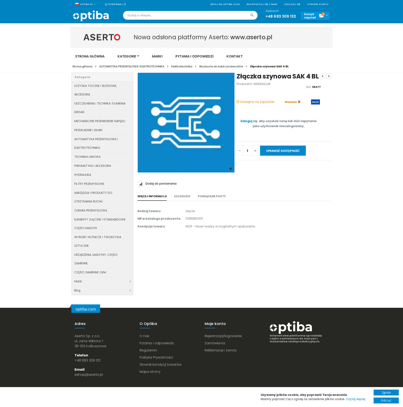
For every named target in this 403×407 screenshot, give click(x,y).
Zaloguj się (292, 4)
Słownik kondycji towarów (161, 364)
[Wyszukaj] (252, 15)
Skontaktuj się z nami (261, 4)
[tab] (152, 196)
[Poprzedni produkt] (322, 76)
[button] (230, 169)
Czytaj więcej (355, 399)
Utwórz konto (317, 4)
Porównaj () (116, 4)
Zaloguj (246, 121)
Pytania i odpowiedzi (157, 343)
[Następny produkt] (329, 76)
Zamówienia (215, 343)
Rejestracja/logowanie (223, 336)
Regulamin (148, 350)
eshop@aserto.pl (89, 374)
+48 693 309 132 (88, 360)
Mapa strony (150, 371)
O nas (144, 336)
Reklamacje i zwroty (221, 350)
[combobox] (190, 15)
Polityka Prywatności (156, 357)
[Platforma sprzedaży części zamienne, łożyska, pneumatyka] (91, 15)
